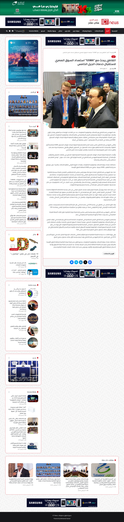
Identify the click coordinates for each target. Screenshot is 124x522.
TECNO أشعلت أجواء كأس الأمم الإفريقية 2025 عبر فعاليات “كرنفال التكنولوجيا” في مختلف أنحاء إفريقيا (17, 399)
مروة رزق (112, 68)
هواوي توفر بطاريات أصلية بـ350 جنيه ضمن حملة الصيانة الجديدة (17, 145)
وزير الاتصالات (108, 253)
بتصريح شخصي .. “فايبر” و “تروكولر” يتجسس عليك (19, 271)
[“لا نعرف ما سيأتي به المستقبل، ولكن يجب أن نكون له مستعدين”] (33, 293)
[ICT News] (103, 22)
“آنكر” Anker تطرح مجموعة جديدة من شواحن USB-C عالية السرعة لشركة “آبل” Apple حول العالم (17, 410)
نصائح (60, 31)
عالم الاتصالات (99, 31)
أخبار (107, 31)
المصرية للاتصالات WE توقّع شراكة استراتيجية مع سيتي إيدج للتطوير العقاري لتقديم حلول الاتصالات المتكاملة (18, 218)
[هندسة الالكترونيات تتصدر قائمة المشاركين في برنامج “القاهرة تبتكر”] (33, 318)
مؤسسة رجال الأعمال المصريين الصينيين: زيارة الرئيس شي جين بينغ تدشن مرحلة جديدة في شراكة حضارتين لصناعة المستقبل (18, 170)
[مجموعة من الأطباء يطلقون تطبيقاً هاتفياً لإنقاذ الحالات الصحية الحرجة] (33, 342)
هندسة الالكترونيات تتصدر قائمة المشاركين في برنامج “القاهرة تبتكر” (18, 316)
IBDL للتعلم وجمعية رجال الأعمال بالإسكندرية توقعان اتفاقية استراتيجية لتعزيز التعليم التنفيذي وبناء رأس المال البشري (18, 206)
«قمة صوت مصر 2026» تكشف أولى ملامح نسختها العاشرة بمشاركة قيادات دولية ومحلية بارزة (48, 481)
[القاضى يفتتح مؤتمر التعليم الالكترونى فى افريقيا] (33, 330)
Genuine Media (33, 31)
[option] (23, 105)
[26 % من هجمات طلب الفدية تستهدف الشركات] (33, 263)
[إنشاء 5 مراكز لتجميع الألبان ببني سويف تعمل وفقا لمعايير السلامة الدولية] (33, 445)
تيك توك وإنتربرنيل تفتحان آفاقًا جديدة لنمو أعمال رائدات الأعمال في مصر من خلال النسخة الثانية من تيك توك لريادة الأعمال (17, 134)
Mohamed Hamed (65, 518)
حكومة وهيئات (87, 31)
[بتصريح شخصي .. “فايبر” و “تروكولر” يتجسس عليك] (33, 272)
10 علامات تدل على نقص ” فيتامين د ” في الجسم (24, 255)
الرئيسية (114, 31)
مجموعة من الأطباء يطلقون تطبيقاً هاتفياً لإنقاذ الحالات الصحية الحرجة (18, 340)
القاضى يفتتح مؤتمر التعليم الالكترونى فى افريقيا (18, 327)
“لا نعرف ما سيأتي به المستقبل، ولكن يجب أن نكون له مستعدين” (17, 291)
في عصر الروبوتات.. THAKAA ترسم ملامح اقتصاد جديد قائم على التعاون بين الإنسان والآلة (17, 181)
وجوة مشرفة (52, 31)
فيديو (43, 31)
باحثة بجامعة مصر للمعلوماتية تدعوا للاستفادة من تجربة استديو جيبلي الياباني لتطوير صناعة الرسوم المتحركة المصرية (17, 193)
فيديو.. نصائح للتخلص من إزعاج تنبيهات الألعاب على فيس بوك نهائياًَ (24, 378)
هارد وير (67, 31)
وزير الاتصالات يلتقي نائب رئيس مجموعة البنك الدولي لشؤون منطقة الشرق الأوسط (17, 420)
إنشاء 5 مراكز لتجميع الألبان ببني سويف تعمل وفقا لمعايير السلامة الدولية (18, 445)
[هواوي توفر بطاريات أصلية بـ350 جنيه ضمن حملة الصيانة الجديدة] (33, 146)
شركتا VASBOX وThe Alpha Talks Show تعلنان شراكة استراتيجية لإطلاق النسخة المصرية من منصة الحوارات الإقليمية (18, 157)
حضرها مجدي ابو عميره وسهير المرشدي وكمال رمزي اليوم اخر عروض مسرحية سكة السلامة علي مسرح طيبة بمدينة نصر (17, 305)
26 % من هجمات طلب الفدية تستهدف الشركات (18, 264)
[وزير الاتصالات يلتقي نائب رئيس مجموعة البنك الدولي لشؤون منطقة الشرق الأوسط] (33, 422)
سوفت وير (76, 31)
